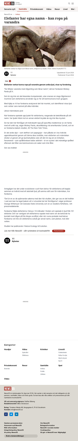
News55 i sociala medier (49, 428)
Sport (60, 361)
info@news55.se (17, 410)
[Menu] (72, 3)
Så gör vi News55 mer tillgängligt (53, 432)
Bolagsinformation (47, 425)
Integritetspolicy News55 (14, 430)
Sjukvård (25, 352)
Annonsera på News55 (13, 425)
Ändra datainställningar (15, 436)
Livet (65, 9)
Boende (7, 369)
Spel (60, 366)
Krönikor (44, 349)
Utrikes (42, 374)
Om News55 (45, 423)
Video (6, 379)
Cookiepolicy (45, 430)
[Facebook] (6, 414)
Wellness (25, 355)
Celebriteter (62, 352)
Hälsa (48, 9)
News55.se (8, 14)
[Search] (69, 3)
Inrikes (17, 14)
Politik (42, 371)
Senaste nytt (9, 9)
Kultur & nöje (62, 355)
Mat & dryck (62, 358)
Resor (57, 9)
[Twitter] (11, 414)
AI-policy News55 (11, 432)
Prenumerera (58, 231)
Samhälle (23, 9)
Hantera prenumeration (13, 423)
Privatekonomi (36, 9)
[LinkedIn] (16, 414)
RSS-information (10, 428)
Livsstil (61, 349)
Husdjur (7, 349)
